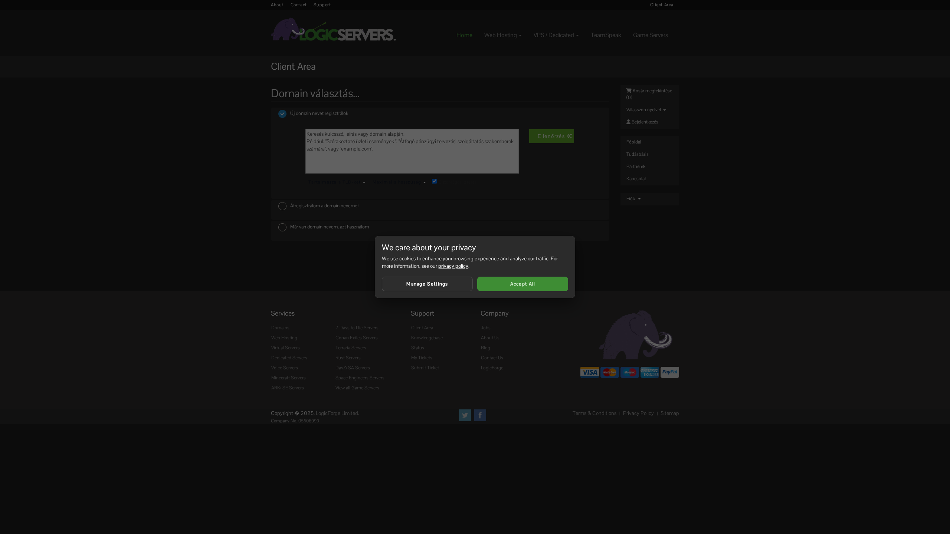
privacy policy (453, 266)
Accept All (522, 284)
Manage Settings (427, 284)
